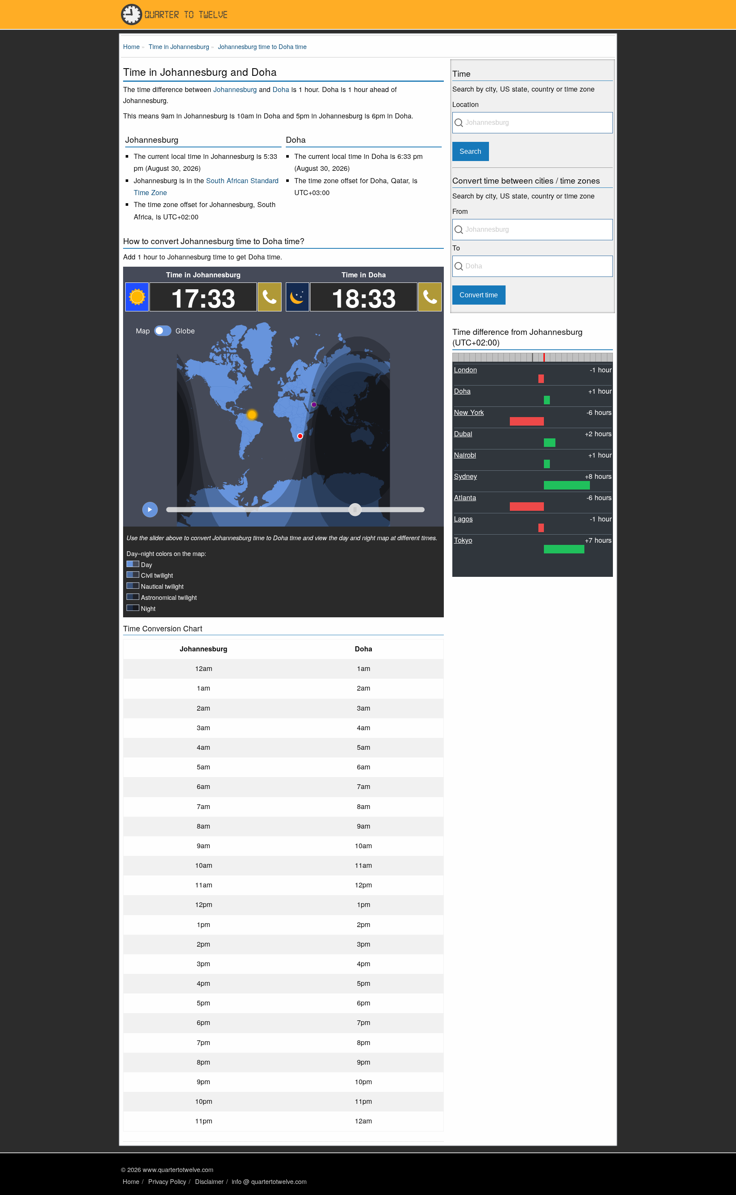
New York (469, 412)
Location (465, 104)
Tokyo (463, 540)
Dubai (463, 433)
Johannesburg (235, 89)
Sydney (465, 476)
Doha (281, 89)
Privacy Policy (167, 1181)
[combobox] (532, 122)
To (456, 247)
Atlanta (465, 497)
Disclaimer (209, 1181)
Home (131, 1181)
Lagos (463, 518)
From (460, 211)
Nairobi (465, 454)
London (465, 369)
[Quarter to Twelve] (368, 14)
